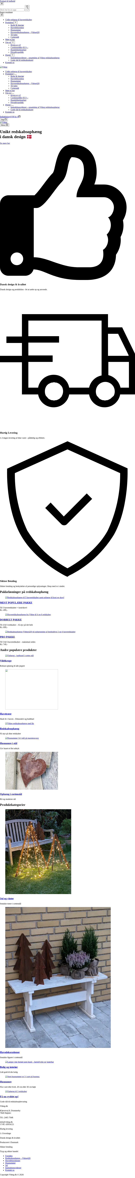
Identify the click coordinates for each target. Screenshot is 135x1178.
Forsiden (9, 1156)
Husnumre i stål (8, 743)
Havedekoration (17, 79)
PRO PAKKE (7, 637)
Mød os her (10, 90)
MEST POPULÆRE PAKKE (16, 602)
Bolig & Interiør (17, 76)
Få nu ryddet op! (9, 1096)
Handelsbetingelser (18, 100)
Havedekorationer (10, 1052)
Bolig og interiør (9, 1067)
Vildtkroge (5, 660)
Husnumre (5, 1081)
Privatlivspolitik (17, 102)
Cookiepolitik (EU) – (19, 98)
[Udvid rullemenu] (16, 74)
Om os (8, 93)
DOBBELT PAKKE (11, 619)
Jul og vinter (7, 898)
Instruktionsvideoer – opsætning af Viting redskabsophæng (35, 107)
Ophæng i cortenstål (11, 794)
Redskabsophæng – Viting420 (17, 1158)
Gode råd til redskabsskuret (22, 109)
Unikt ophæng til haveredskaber (18, 71)
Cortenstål (15, 88)
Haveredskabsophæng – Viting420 (25, 83)
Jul (6, 1165)
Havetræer (5, 713)
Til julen (14, 86)
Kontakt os (9, 112)
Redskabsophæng (9, 728)
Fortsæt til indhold (7, 1)
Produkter (9, 74)
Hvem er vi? (16, 95)
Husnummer (16, 81)
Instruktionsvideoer (13, 1168)
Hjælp (7, 105)
